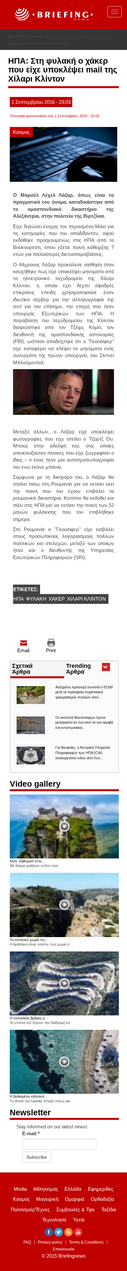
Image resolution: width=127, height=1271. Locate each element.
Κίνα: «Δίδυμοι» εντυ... (27, 868)
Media (20, 1196)
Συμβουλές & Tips (75, 1216)
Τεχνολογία (54, 1226)
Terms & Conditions (86, 1249)
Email (23, 657)
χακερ (57, 606)
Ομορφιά (74, 1206)
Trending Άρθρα (87, 676)
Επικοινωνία (63, 1256)
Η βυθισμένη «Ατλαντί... (28, 1104)
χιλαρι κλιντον (86, 606)
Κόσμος (21, 139)
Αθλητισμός (45, 1196)
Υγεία (79, 1226)
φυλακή (36, 606)
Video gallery (35, 790)
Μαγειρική (47, 1206)
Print (51, 657)
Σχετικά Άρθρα (22, 675)
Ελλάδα (72, 1196)
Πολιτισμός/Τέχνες (30, 1216)
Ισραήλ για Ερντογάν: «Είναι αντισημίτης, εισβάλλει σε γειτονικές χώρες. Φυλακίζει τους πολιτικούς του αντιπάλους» (58, 44)
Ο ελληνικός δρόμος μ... (29, 1025)
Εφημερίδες (100, 1196)
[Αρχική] (53, 14)
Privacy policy (50, 1249)
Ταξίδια (108, 1216)
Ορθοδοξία (102, 1206)
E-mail (31, 1140)
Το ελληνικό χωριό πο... (29, 947)
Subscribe (36, 1164)
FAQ (27, 1249)
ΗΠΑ (18, 606)
